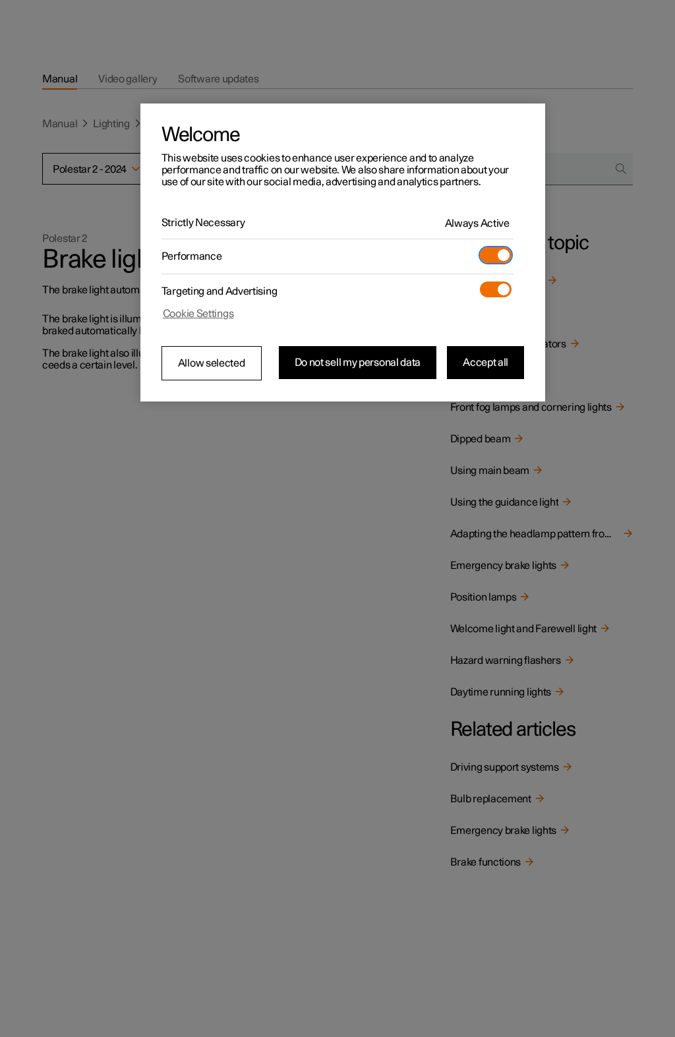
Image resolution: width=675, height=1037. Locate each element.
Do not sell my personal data (358, 362)
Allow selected (211, 363)
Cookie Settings (198, 314)
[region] (342, 252)
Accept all (485, 362)
